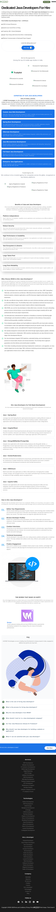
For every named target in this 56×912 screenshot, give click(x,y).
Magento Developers (28, 867)
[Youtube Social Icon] (37, 901)
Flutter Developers (28, 855)
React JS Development (28, 818)
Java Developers (28, 846)
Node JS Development (28, 826)
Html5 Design (28, 805)
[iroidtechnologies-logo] (4, 2)
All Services (28, 881)
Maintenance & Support (28, 785)
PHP (22, 98)
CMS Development (28, 777)
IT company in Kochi (28, 791)
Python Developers (28, 865)
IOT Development (28, 783)
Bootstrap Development (28, 820)
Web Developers (28, 861)
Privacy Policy (30, 907)
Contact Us (28, 891)
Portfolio (28, 883)
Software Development (28, 775)
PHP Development (28, 803)
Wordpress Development (28, 808)
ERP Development (28, 763)
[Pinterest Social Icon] (33, 901)
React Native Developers (28, 842)
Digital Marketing (28, 771)
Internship (28, 877)
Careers (28, 885)
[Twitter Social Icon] (22, 901)
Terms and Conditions (19, 907)
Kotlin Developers (28, 852)
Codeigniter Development (28, 830)
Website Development (28, 765)
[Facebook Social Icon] (18, 901)
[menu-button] (53, 2)
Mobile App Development (28, 769)
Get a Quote (46, 1)
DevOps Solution (28, 787)
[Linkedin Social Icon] (26, 901)
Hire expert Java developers (39, 12)
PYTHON (26, 98)
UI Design (28, 810)
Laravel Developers (28, 859)
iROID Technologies (9, 100)
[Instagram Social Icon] (29, 901)
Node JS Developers (28, 869)
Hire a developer (28, 887)
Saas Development (28, 822)
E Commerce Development (28, 767)
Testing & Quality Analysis (28, 781)
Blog (28, 893)
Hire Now (28, 48)
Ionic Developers (28, 844)
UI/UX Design (28, 773)
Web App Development (28, 779)
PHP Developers (28, 857)
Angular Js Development (28, 816)
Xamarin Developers (28, 848)
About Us (28, 879)
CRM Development (28, 812)
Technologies (28, 889)
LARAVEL (32, 98)
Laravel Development (28, 828)
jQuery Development (28, 824)
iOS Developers (28, 850)
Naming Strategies (28, 814)
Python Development (28, 801)
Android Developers (28, 840)
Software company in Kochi (28, 789)
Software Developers (28, 863)
